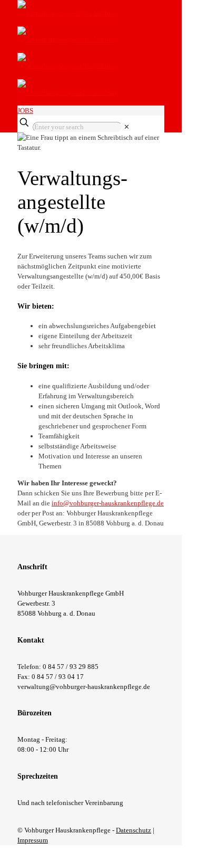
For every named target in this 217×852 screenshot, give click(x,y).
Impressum (32, 840)
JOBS (25, 110)
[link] (127, 127)
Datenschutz (133, 830)
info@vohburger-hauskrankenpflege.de (108, 503)
